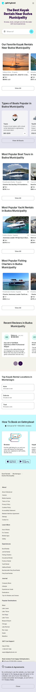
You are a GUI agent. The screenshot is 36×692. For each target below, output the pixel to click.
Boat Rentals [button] (5, 548)
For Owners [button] (5, 532)
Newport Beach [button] (6, 621)
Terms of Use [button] (17, 674)
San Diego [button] (5, 614)
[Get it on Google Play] (24, 462)
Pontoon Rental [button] (6, 561)
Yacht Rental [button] (5, 564)
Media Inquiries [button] (6, 498)
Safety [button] (4, 539)
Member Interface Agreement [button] (10, 513)
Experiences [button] (6, 544)
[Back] (15, 363)
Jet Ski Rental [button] (6, 552)
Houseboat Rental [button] (7, 558)
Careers (4, 495)
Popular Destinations (9, 600)
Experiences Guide (7, 589)
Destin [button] (4, 633)
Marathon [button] (5, 636)
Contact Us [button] (5, 519)
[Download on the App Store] (11, 462)
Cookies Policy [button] (6, 507)
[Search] (31, 31)
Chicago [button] (4, 624)
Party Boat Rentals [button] (7, 573)
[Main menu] (33, 3)
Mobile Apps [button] (5, 535)
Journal (4, 578)
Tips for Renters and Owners (10, 595)
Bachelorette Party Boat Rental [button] (11, 570)
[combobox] (15, 31)
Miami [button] (3, 605)
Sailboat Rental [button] (6, 567)
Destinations (5, 592)
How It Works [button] (6, 529)
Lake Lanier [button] (5, 608)
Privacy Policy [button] (9, 680)
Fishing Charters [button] (6, 555)
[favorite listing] (28, 72)
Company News (6, 583)
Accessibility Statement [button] (8, 510)
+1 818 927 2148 (6, 649)
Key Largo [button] (5, 630)
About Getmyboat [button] (7, 492)
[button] (16, 61)
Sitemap (4, 516)
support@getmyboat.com (9, 652)
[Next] (20, 363)
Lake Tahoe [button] (5, 611)
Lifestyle (4, 586)
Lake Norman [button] (6, 627)
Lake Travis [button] (5, 617)
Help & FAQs (5, 646)
